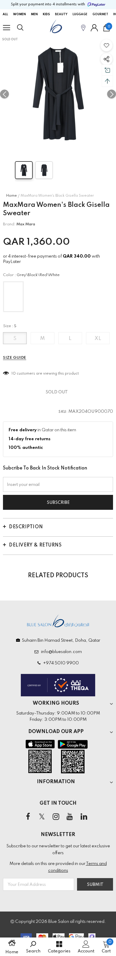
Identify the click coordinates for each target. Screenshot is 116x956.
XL (98, 338)
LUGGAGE (80, 14)
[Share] (106, 59)
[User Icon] (94, 27)
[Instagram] (56, 817)
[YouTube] (70, 817)
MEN (34, 14)
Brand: (9, 224)
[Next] (111, 94)
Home (11, 196)
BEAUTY (61, 14)
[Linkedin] (84, 817)
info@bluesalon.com (60, 652)
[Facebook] (28, 817)
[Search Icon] (26, 27)
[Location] (83, 27)
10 (14, 373)
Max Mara (25, 224)
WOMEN (19, 14)
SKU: (63, 412)
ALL (5, 14)
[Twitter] (42, 817)
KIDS (46, 14)
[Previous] (4, 94)
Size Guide (14, 358)
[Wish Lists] (106, 45)
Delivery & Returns (35, 545)
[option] (58, 94)
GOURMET (100, 14)
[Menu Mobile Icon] (6, 27)
